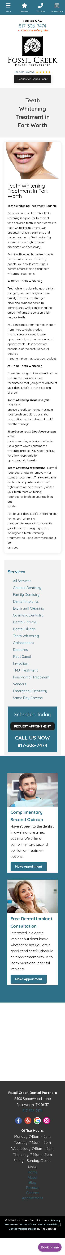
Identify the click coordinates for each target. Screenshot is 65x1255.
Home (32, 1172)
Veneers (19, 684)
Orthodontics (23, 643)
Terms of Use (28, 1224)
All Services (22, 581)
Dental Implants (26, 601)
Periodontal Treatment (31, 677)
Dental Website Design (23, 1228)
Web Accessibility (48, 1224)
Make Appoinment (28, 866)
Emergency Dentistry (30, 691)
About (32, 1177)
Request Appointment (32, 726)
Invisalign (20, 663)
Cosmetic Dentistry (28, 615)
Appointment (32, 1198)
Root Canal (22, 656)
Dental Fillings (24, 629)
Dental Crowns (25, 622)
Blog (32, 1182)
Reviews (32, 1187)
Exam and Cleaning (28, 608)
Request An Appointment (32, 79)
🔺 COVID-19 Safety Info (32, 30)
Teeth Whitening (26, 636)
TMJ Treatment (25, 670)
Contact (32, 1193)
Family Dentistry (26, 594)
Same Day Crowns (28, 698)
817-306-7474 (32, 26)
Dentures (20, 649)
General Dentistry (27, 588)
